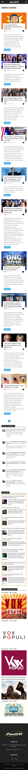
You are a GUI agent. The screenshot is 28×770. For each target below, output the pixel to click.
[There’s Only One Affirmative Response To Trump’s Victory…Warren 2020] (14, 206)
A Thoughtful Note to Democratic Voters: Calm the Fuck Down (13, 27)
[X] (16, 759)
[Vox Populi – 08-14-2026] (14, 646)
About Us (22, 764)
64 (23, 389)
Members (9, 764)
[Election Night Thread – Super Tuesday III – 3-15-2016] (14, 381)
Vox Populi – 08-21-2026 (9, 592)
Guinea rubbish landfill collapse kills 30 (11, 507)
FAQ (17, 764)
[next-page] (18, 421)
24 (23, 182)
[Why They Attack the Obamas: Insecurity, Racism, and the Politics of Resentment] (14, 699)
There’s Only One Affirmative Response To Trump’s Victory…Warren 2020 (13, 210)
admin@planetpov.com (16, 749)
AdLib (5, 30)
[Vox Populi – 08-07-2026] (14, 675)
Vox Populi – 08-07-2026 (9, 649)
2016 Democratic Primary (10, 5)
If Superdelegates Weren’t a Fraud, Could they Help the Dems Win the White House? (13, 304)
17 (23, 30)
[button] (2, 2)
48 (23, 308)
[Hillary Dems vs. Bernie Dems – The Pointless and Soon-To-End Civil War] (14, 134)
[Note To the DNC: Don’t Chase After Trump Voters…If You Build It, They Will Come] (14, 174)
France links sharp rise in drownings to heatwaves (13, 528)
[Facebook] (12, 759)
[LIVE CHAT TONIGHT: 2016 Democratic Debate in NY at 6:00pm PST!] (14, 340)
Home (2, 5)
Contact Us (14, 765)
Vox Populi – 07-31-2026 (9, 701)
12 (23, 214)
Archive (13, 764)
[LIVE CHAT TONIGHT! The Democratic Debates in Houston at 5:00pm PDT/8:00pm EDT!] (14, 61)
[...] (10, 504)
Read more (7, 49)
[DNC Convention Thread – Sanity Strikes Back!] (14, 260)
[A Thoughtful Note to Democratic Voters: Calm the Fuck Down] (14, 21)
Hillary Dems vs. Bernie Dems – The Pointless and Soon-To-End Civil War (14, 138)
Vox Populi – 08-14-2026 (9, 621)
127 (23, 271)
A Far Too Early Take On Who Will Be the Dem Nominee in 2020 (13, 100)
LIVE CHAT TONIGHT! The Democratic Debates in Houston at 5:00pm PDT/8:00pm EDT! (14, 66)
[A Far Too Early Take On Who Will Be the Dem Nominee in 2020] (14, 95)
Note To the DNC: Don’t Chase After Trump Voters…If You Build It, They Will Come (13, 179)
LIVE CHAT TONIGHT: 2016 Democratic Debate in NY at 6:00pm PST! (12, 345)
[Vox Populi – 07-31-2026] (14, 716)
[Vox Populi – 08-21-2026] (14, 618)
